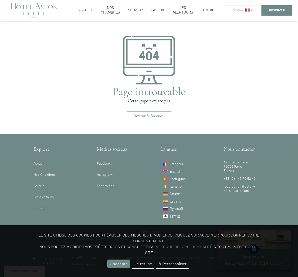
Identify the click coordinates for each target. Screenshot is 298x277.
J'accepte (118, 264)
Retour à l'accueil (149, 116)
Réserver (277, 10)
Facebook (104, 163)
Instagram (104, 174)
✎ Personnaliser (173, 264)
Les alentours (44, 197)
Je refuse (143, 264)
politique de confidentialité (184, 247)
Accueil (39, 163)
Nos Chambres (45, 174)
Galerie (39, 186)
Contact (40, 208)
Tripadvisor (105, 186)
